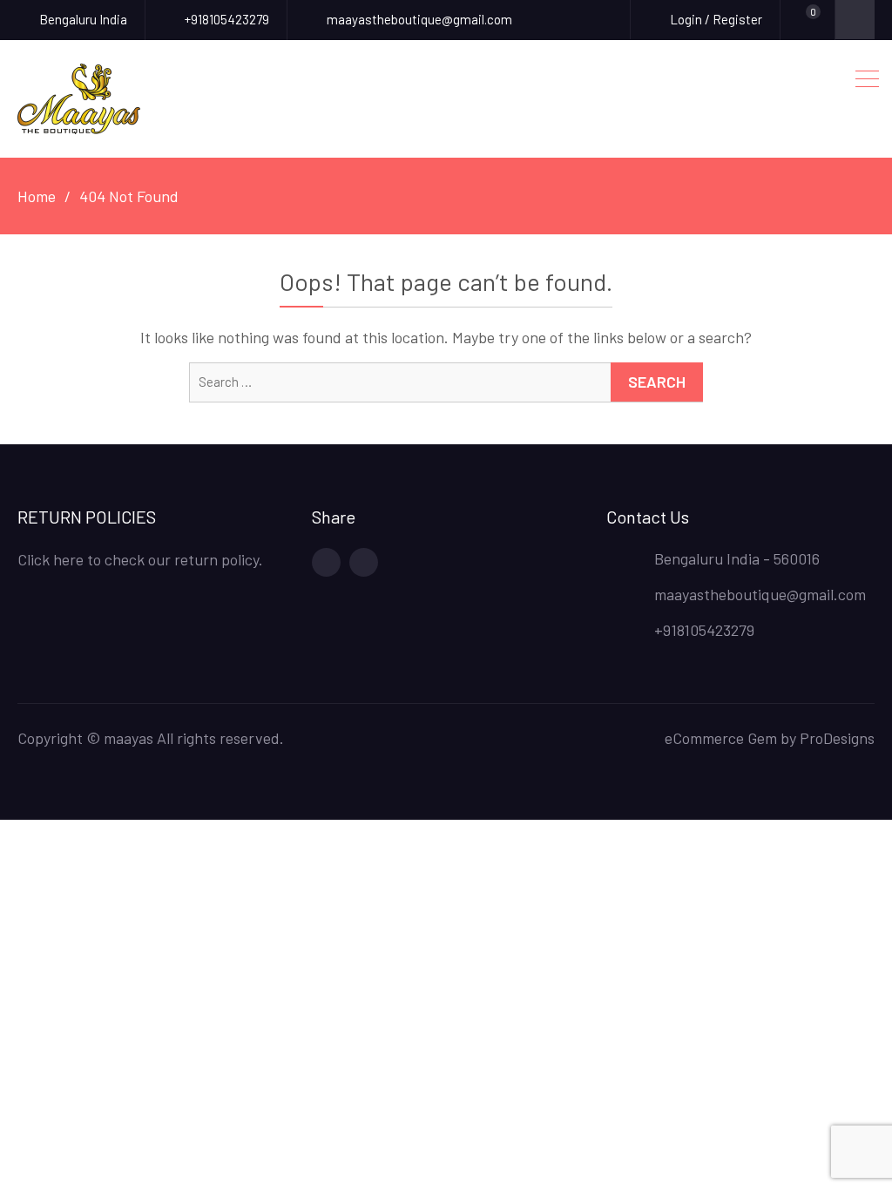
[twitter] (363, 562)
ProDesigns (837, 737)
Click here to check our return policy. (140, 559)
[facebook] (326, 562)
